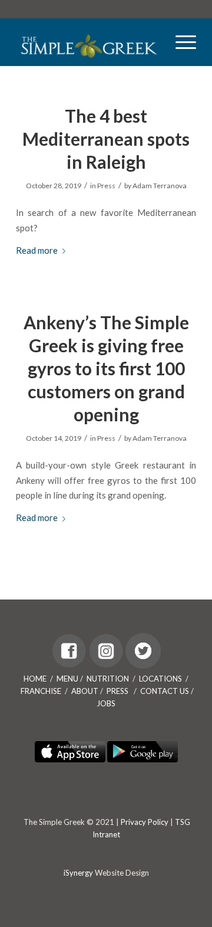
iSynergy (78, 872)
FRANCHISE (41, 691)
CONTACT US (164, 691)
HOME (35, 678)
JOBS (106, 703)
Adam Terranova (159, 185)
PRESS (117, 691)
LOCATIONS (160, 678)
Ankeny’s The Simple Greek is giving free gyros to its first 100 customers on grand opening (106, 368)
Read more (37, 250)
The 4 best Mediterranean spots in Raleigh (106, 138)
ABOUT (84, 691)
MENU (67, 678)
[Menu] (180, 41)
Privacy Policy (144, 822)
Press (106, 185)
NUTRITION (108, 678)
